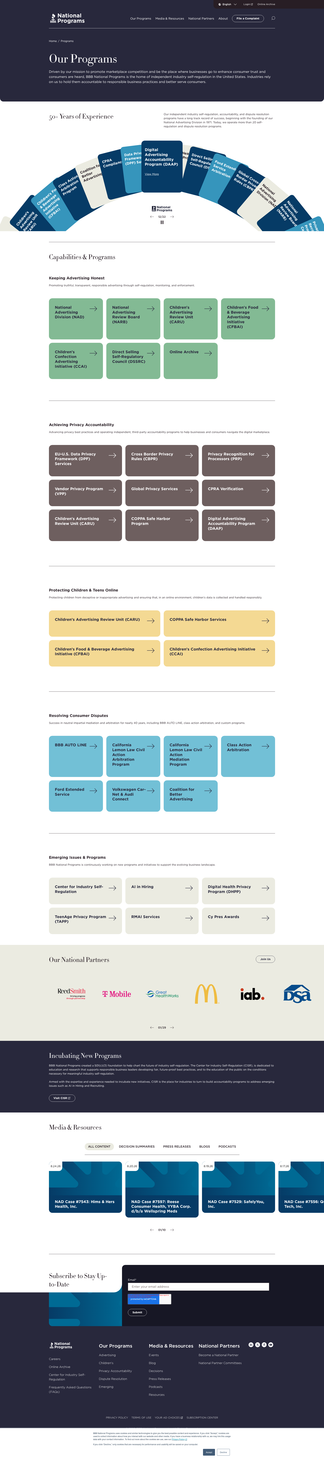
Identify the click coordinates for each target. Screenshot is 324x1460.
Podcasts (156, 1387)
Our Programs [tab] (140, 18)
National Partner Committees (220, 1363)
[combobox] (231, 4)
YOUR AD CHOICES (167, 1417)
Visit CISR (60, 1098)
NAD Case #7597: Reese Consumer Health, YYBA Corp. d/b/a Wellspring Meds (161, 1206)
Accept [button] (209, 1452)
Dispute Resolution (113, 1379)
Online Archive (266, 4)
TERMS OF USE (141, 1417)
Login (247, 4)
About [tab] (223, 18)
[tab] (99, 1146)
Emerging (106, 1387)
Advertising (107, 1355)
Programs (67, 41)
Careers (54, 1359)
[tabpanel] (162, 1197)
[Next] (172, 217)
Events (154, 1355)
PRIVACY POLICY (117, 1417)
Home (53, 41)
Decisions (156, 1371)
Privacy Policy (178, 1439)
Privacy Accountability (115, 1371)
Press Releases (160, 1379)
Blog (152, 1363)
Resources (157, 1394)
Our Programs (115, 1346)
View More (152, 174)
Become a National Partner (218, 1355)
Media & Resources (171, 1346)
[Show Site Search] (273, 18)
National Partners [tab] (201, 18)
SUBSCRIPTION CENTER (202, 1417)
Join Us (265, 959)
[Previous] (152, 217)
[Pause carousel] (162, 223)
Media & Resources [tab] (169, 18)
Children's (106, 1363)
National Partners (219, 1346)
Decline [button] (223, 1452)
